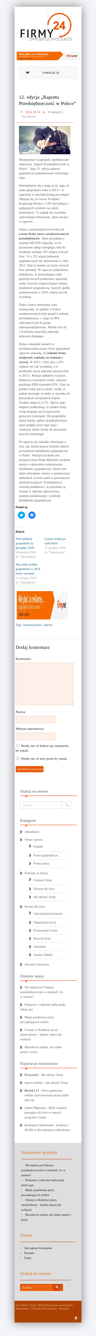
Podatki (38, 846)
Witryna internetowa (30, 729)
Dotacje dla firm (43, 889)
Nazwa (20, 712)
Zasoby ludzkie (43, 954)
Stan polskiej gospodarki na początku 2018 (25, 543)
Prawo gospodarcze (45, 855)
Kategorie (28, 820)
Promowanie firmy (45, 930)
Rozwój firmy (42, 938)
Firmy (27, 1258)
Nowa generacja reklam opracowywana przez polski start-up (47, 1095)
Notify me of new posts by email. (44, 758)
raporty (47, 625)
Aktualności (28, 116)
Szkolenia (39, 946)
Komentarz (23, 659)
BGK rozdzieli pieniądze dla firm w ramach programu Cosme (46, 1112)
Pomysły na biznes (36, 873)
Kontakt (29, 1253)
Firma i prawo (34, 839)
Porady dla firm (35, 906)
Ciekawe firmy (42, 880)
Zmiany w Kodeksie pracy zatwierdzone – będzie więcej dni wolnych (41, 1034)
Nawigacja (50, 72)
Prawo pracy (41, 863)
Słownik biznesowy (37, 964)
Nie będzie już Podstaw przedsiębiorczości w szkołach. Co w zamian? (41, 992)
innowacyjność (32, 625)
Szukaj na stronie (34, 791)
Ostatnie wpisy (32, 976)
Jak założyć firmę (44, 897)
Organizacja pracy (44, 922)
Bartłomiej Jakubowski (39, 1125)
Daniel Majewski (35, 1108)
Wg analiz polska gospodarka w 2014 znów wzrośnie (28, 569)
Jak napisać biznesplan (38, 1248)
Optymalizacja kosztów (48, 913)
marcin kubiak (34, 1082)
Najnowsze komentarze (39, 1063)
